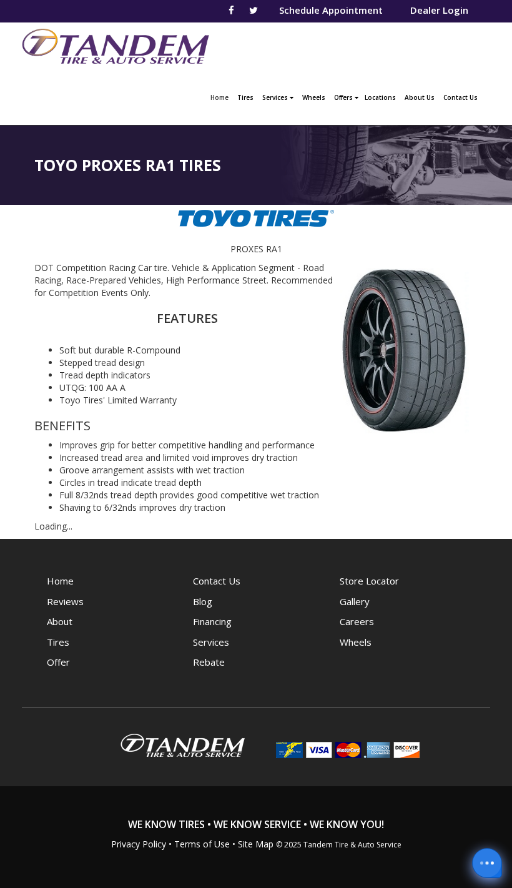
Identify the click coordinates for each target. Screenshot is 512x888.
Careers (357, 621)
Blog (202, 601)
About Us (420, 97)
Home (221, 97)
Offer (58, 662)
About (59, 621)
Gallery (355, 601)
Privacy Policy (138, 844)
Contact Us (460, 97)
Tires (245, 97)
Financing (212, 621)
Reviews (65, 601)
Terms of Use (202, 844)
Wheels (313, 97)
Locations (380, 97)
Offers (344, 97)
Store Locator (369, 581)
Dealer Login (439, 10)
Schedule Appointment (331, 10)
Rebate (209, 662)
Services (276, 97)
